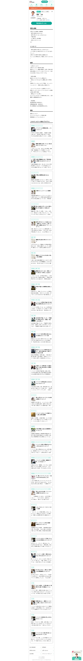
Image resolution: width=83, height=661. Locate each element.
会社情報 (31, 653)
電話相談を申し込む (41, 23)
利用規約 (44, 647)
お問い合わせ (45, 650)
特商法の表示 (32, 650)
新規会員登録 (44, 1)
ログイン (51, 1)
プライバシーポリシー (47, 653)
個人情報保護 (32, 647)
